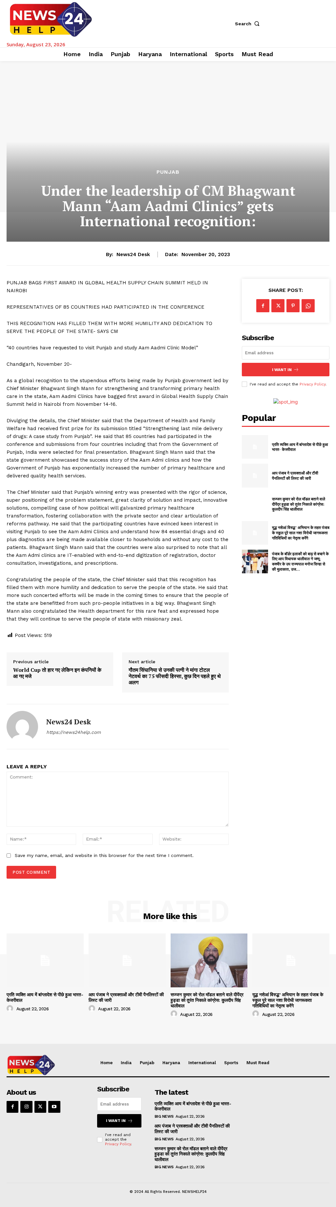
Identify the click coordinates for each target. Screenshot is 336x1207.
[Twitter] (277, 305)
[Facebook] (262, 305)
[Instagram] (26, 1107)
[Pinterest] (293, 305)
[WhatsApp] (308, 305)
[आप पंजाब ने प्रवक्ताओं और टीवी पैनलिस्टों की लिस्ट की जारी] (255, 475)
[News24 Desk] (22, 726)
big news (164, 1116)
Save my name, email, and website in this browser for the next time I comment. (104, 855)
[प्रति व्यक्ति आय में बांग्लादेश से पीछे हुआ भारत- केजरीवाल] (255, 447)
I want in (282, 369)
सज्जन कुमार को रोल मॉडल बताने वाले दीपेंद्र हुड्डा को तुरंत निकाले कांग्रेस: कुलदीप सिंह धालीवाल (298, 504)
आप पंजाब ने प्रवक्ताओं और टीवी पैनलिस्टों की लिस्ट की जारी (295, 476)
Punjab (168, 172)
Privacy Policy (313, 384)
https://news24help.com (73, 732)
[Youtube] (54, 1107)
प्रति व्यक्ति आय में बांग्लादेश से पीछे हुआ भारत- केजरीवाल (193, 1106)
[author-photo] (11, 1008)
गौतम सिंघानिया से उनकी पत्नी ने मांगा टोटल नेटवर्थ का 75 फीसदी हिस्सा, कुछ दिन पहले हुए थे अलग (175, 676)
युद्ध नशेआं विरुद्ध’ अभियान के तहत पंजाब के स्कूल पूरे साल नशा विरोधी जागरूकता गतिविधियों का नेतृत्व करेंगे (300, 532)
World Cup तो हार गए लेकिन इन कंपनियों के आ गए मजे (57, 673)
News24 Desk (133, 254)
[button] (248, 24)
